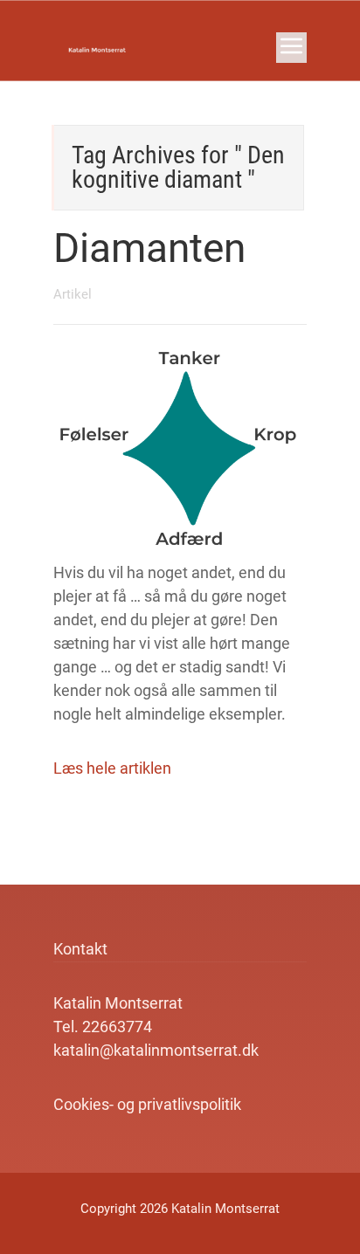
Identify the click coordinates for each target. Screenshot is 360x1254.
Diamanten (149, 248)
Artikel (72, 294)
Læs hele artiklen (112, 768)
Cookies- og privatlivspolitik (147, 1104)
